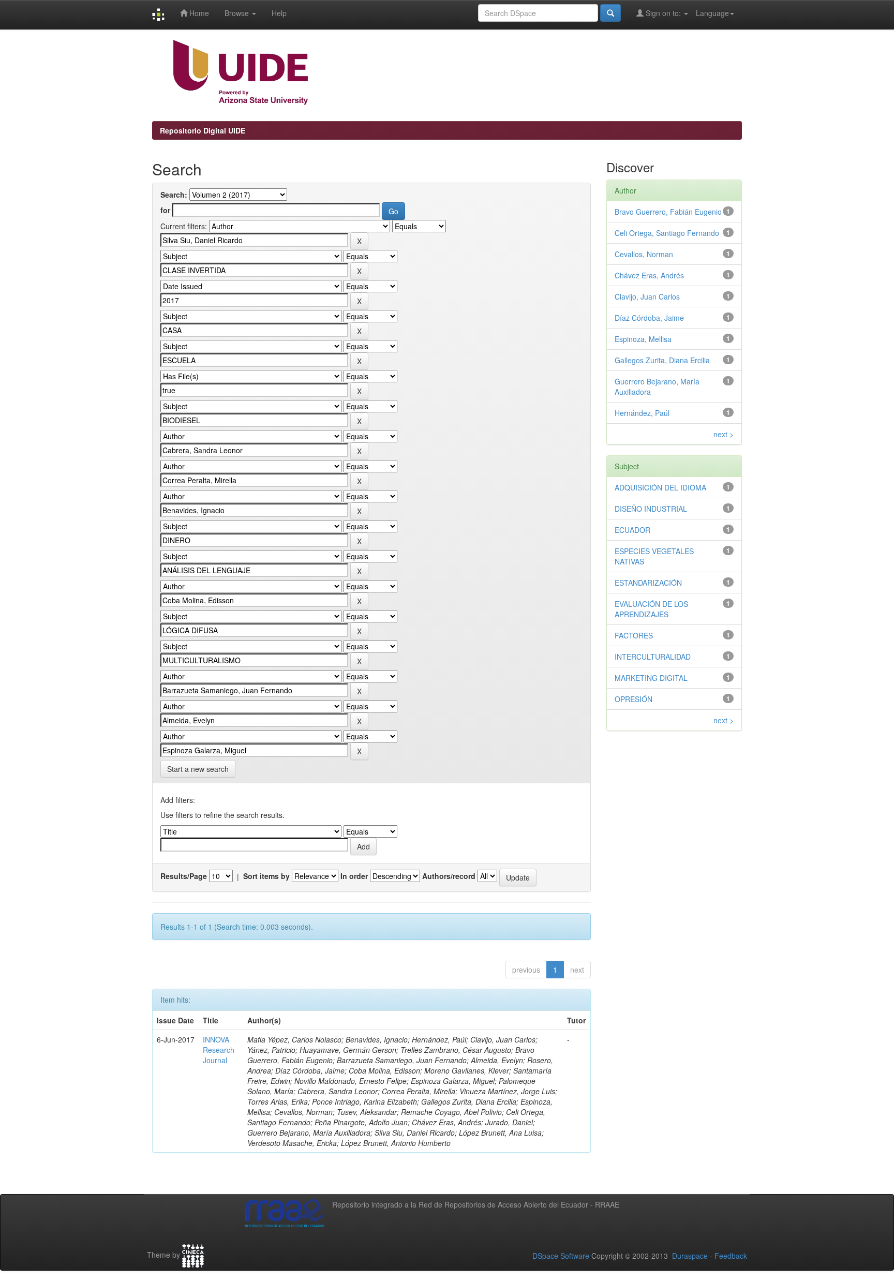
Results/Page (183, 876)
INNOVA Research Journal (218, 1049)
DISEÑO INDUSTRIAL (651, 508)
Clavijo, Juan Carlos (647, 296)
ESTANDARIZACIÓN (648, 582)
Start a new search (198, 769)
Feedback (730, 1255)
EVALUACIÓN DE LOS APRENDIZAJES (651, 609)
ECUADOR (632, 530)
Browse (238, 13)
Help (279, 13)
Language (712, 13)
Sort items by (266, 876)
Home (198, 13)
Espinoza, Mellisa (643, 339)
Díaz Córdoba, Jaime (649, 317)
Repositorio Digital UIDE (202, 130)
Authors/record (448, 876)
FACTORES (634, 635)
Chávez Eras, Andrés (649, 275)
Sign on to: (663, 13)
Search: (173, 194)
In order (354, 876)
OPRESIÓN (633, 699)
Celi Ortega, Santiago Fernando (667, 233)
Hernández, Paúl (642, 413)
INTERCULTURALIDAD (653, 656)
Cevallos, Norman (644, 254)
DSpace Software (560, 1255)
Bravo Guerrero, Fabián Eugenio (668, 211)
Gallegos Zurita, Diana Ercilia (662, 360)
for (165, 210)
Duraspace (690, 1255)
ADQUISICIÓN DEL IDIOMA (660, 487)
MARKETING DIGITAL (651, 678)
